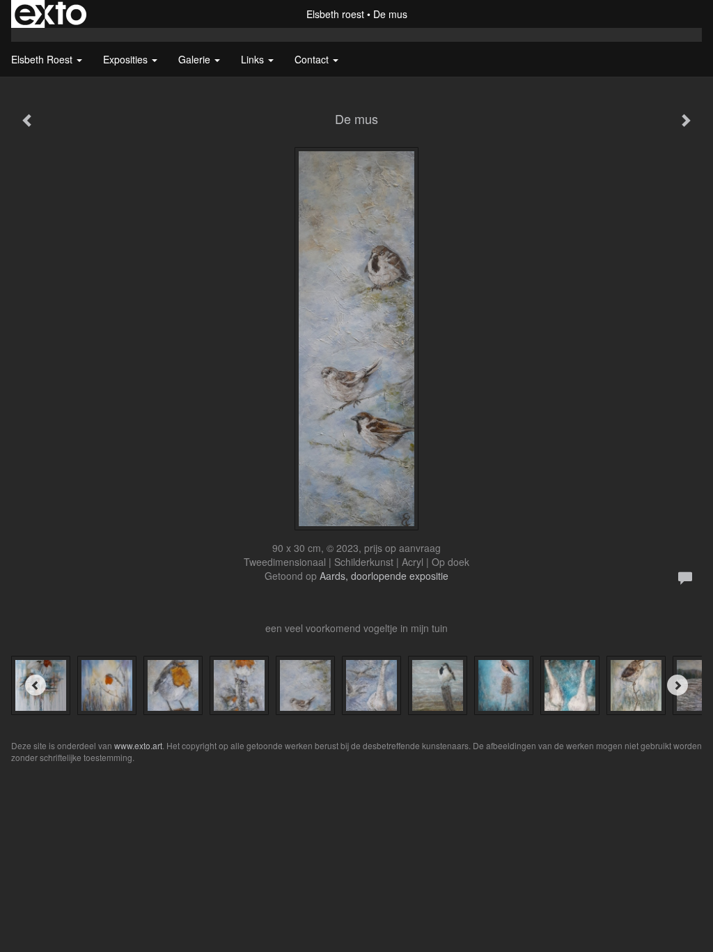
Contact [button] (313, 59)
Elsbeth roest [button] (43, 59)
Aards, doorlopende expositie (384, 576)
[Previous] (35, 685)
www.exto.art (138, 745)
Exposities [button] (126, 59)
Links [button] (254, 59)
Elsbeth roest (335, 14)
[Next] (677, 685)
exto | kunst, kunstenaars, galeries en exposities (50, 14)
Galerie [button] (195, 59)
